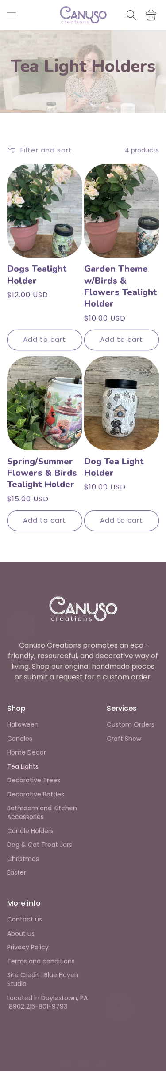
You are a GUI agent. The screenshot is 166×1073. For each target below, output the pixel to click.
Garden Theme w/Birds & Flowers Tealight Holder (120, 286)
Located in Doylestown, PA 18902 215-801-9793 (47, 1002)
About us (21, 933)
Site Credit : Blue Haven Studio (42, 979)
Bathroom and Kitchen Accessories (42, 812)
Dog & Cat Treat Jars (39, 845)
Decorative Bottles (35, 794)
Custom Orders (130, 724)
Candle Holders (30, 831)
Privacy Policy (28, 947)
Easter (16, 872)
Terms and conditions (41, 961)
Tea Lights (23, 766)
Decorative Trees (33, 780)
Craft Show (124, 739)
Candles (19, 739)
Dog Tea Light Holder (114, 467)
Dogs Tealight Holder (37, 274)
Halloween (23, 724)
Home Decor (26, 752)
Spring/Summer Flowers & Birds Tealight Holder (42, 473)
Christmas (23, 859)
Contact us (24, 919)
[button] (11, 15)
